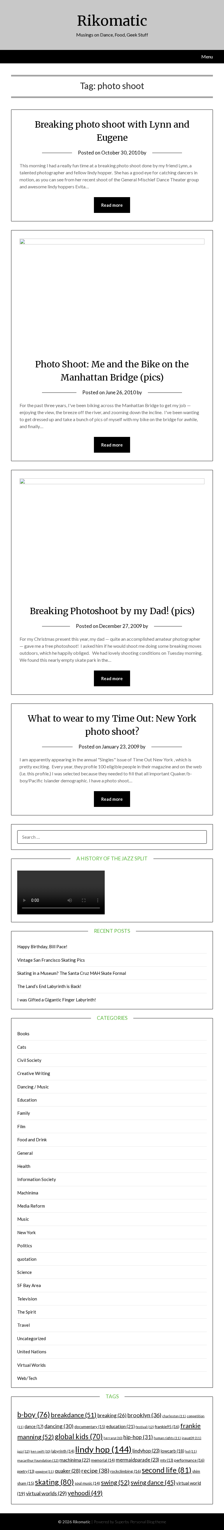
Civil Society (29, 1060)
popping (44, 1471)
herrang (113, 1438)
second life (166, 1469)
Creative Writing (33, 1073)
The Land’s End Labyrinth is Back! (49, 986)
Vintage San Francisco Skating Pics (51, 960)
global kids (79, 1436)
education (120, 1426)
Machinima (27, 1192)
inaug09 (191, 1438)
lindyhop (146, 1450)
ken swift (40, 1451)
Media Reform (31, 1205)
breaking (112, 1415)
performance (189, 1460)
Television (27, 1298)
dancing (59, 1426)
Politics (24, 1245)
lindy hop (103, 1449)
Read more (112, 205)
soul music (87, 1483)
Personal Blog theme (148, 1521)
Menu (207, 56)
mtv (166, 1460)
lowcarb (172, 1451)
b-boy (33, 1414)
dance (33, 1426)
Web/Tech (27, 1378)
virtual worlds (46, 1493)
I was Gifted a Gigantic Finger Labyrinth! (56, 999)
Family (23, 1113)
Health (23, 1166)
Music (23, 1219)
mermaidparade (137, 1460)
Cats (21, 1047)
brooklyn (144, 1415)
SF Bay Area (29, 1285)
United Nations (31, 1351)
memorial (103, 1460)
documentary (89, 1426)
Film (21, 1126)
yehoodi (85, 1493)
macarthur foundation (38, 1460)
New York (26, 1232)
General (25, 1153)
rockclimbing (125, 1471)
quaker (67, 1471)
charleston (174, 1416)
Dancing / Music (33, 1086)
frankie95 (167, 1426)
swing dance (153, 1482)
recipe (95, 1470)
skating (54, 1481)
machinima (75, 1460)
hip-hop (138, 1437)
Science (24, 1272)
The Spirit (26, 1311)
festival (145, 1427)
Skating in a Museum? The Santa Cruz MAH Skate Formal (71, 973)
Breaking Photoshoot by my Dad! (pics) (112, 610)
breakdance (74, 1415)
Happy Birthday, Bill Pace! (42, 946)
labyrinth (62, 1451)
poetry (25, 1471)
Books (23, 1033)
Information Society (36, 1179)
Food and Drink (32, 1139)
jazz (23, 1451)
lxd (191, 1451)
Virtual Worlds (31, 1365)
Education (27, 1099)
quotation (26, 1259)
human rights (167, 1438)
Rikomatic (112, 20)
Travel (23, 1325)
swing (115, 1482)
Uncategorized (31, 1338)
